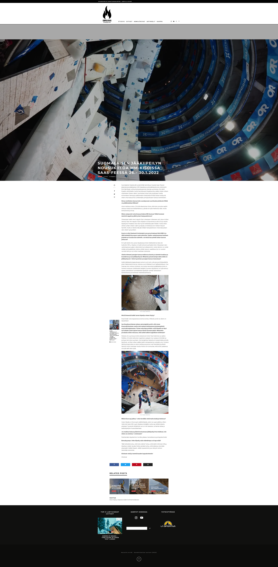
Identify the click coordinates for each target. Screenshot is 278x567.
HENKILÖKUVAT (139, 21)
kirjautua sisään (122, 500)
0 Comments (112, 176)
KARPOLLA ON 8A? (127, 1)
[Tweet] (114, 194)
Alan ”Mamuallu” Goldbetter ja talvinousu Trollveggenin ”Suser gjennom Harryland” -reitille (114, 335)
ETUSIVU (121, 21)
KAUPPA (160, 21)
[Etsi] (150, 528)
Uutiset (100, 176)
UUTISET (129, 21)
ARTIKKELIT (151, 21)
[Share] (114, 191)
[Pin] (114, 197)
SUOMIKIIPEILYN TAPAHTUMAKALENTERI (109, 1)
